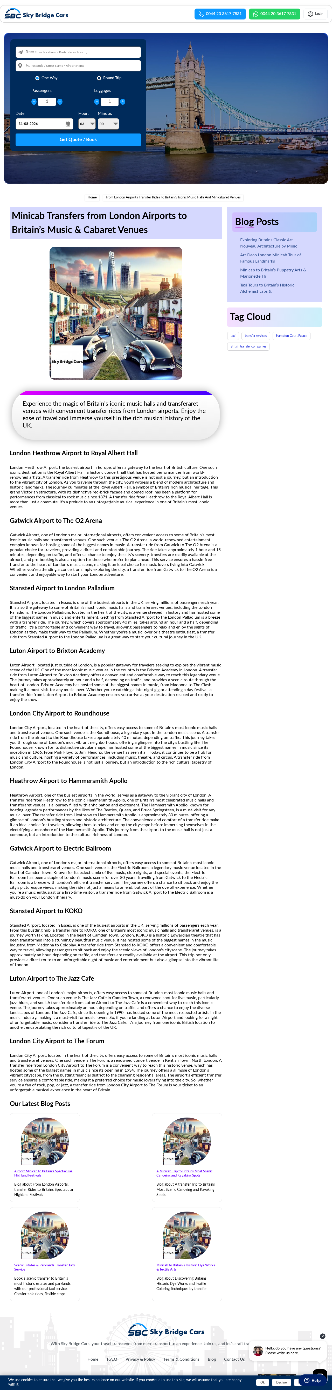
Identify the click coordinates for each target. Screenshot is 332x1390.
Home (92, 197)
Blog (212, 1359)
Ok (262, 1382)
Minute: (105, 113)
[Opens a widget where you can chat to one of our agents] (312, 1380)
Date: (20, 113)
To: (28, 65)
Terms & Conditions (181, 1359)
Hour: (83, 113)
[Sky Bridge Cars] (166, 1329)
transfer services (256, 335)
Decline (281, 1382)
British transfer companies (248, 346)
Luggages (102, 91)
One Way (50, 78)
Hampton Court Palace (291, 335)
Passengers (41, 91)
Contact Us (234, 1359)
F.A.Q (112, 1359)
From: (30, 52)
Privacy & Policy (140, 1359)
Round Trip (112, 78)
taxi (233, 335)
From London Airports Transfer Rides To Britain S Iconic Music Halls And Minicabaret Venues (173, 197)
